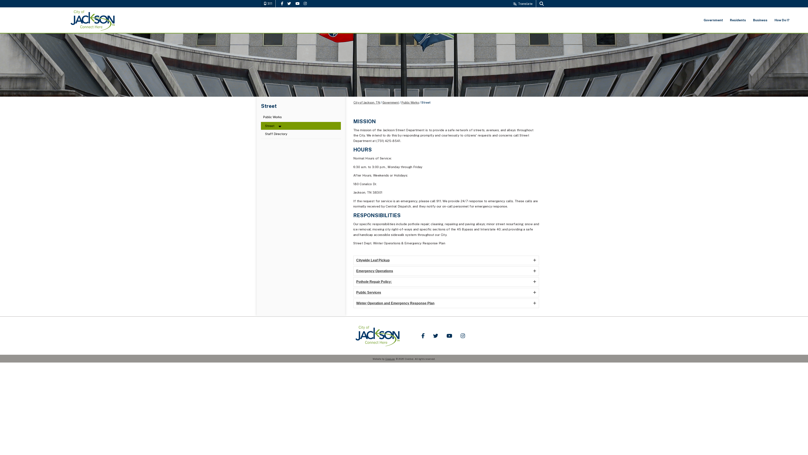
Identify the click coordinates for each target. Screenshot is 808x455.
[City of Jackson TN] (93, 20)
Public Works (272, 117)
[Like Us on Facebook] (282, 3)
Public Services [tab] (368, 292)
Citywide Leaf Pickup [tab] (373, 260)
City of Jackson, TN (367, 102)
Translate (525, 3)
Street (269, 126)
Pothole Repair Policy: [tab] (374, 282)
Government (390, 102)
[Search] (541, 3)
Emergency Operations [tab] (374, 271)
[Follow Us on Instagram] (305, 3)
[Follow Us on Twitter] (289, 3)
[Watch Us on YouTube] (297, 3)
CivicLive (390, 359)
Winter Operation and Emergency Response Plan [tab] (395, 303)
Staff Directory (276, 134)
